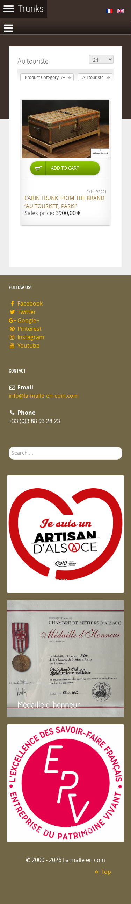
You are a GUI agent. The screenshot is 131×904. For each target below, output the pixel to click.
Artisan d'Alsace (42, 579)
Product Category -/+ (45, 77)
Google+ (27, 320)
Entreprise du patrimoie (55, 828)
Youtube (27, 345)
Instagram (30, 337)
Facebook (29, 303)
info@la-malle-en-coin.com (44, 396)
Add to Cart (65, 168)
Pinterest (29, 329)
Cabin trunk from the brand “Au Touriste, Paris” (64, 202)
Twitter (26, 312)
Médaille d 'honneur (48, 704)
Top (105, 872)
